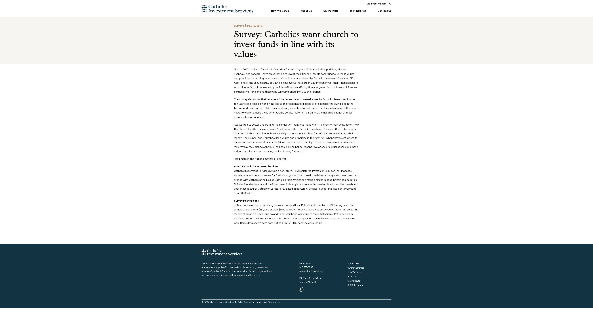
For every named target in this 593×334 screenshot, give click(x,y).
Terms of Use (274, 302)
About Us (306, 10)
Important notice (260, 302)
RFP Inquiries (358, 10)
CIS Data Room (355, 285)
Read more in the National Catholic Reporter (260, 158)
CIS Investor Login (376, 3)
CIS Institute (331, 10)
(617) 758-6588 (306, 267)
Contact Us (384, 10)
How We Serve (280, 10)
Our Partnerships (355, 267)
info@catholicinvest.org (311, 271)
